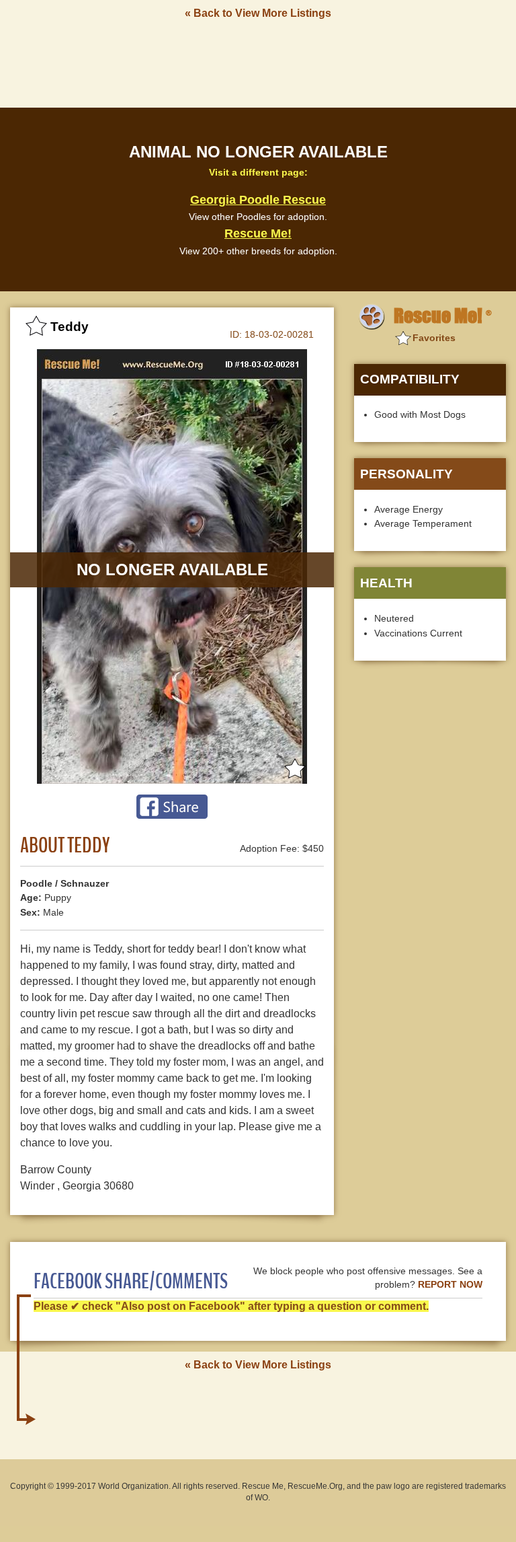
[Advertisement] (258, 62)
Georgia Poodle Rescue (258, 200)
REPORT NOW (450, 1285)
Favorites (434, 337)
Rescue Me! (258, 233)
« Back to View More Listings (258, 13)
